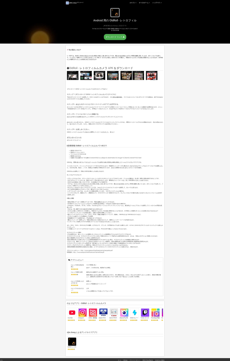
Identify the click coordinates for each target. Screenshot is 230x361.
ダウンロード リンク (114, 37)
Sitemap (125, 360)
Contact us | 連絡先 (159, 360)
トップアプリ (156, 3)
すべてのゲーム (144, 3)
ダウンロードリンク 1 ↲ (74, 140)
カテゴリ (132, 3)
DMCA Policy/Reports (147, 360)
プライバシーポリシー (135, 360)
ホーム (119, 360)
